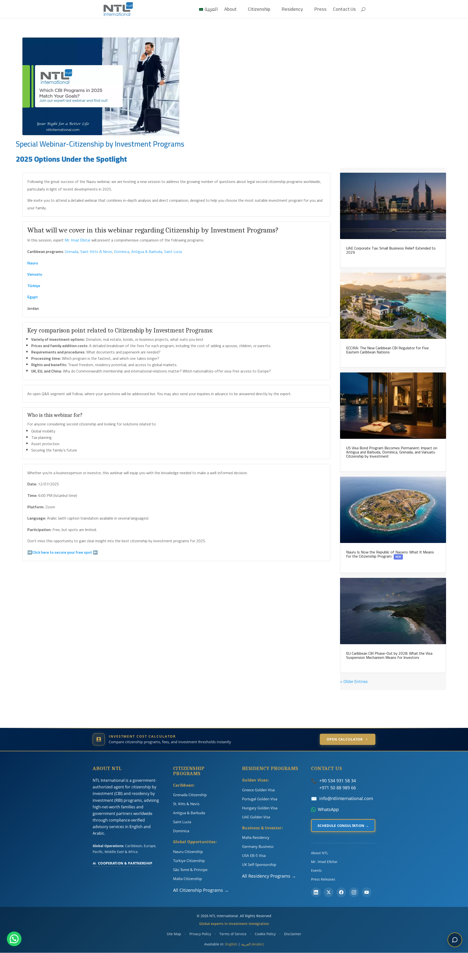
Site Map (174, 934)
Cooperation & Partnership (125, 863)
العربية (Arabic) (252, 944)
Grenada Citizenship (190, 794)
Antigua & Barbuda (189, 812)
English (231, 944)
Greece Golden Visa (258, 789)
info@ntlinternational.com (346, 798)
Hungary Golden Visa (259, 807)
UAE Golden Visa (256, 816)
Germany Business (257, 846)
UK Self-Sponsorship (259, 864)
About (230, 10)
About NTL (319, 853)
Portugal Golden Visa (259, 798)
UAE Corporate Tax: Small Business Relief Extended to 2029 (391, 250)
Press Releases (323, 879)
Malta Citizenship (187, 878)
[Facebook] (341, 892)
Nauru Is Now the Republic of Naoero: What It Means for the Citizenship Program (390, 554)
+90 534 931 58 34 (337, 780)
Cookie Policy (265, 934)
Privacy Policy (200, 934)
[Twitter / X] (328, 892)
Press (320, 10)
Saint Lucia (182, 821)
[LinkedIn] (316, 892)
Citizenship (259, 10)
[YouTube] (366, 892)
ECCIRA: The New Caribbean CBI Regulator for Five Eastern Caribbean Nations (387, 350)
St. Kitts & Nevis (186, 803)
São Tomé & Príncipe (190, 869)
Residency (292, 10)
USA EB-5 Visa (254, 855)
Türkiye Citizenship (189, 860)
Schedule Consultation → (343, 825)
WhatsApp (328, 809)
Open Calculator (345, 739)
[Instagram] (354, 892)
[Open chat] (455, 940)
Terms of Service (232, 934)
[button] (14, 939)
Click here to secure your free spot (62, 552)
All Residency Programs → (269, 876)
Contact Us (344, 10)
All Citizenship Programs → (201, 890)
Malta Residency (255, 837)
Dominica (181, 830)
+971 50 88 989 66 (337, 788)
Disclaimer (292, 934)
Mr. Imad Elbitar (324, 861)
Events (316, 870)
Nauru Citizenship (188, 851)
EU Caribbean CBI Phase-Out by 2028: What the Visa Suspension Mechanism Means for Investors (389, 655)
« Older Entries (354, 681)
